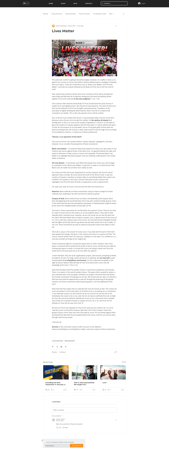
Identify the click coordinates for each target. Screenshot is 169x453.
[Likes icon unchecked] (57, 428)
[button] (123, 13)
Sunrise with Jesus (57, 14)
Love (104, 383)
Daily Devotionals (71, 14)
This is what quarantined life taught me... (84, 384)
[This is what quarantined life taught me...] (84, 372)
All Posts (45, 14)
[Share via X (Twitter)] (57, 346)
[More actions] (116, 26)
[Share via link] (66, 346)
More (110, 14)
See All (124, 362)
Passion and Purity (84, 14)
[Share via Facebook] (53, 346)
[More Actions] (116, 420)
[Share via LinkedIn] (61, 346)
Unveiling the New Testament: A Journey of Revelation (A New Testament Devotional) (55, 384)
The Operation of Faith (99, 14)
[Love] (113, 372)
